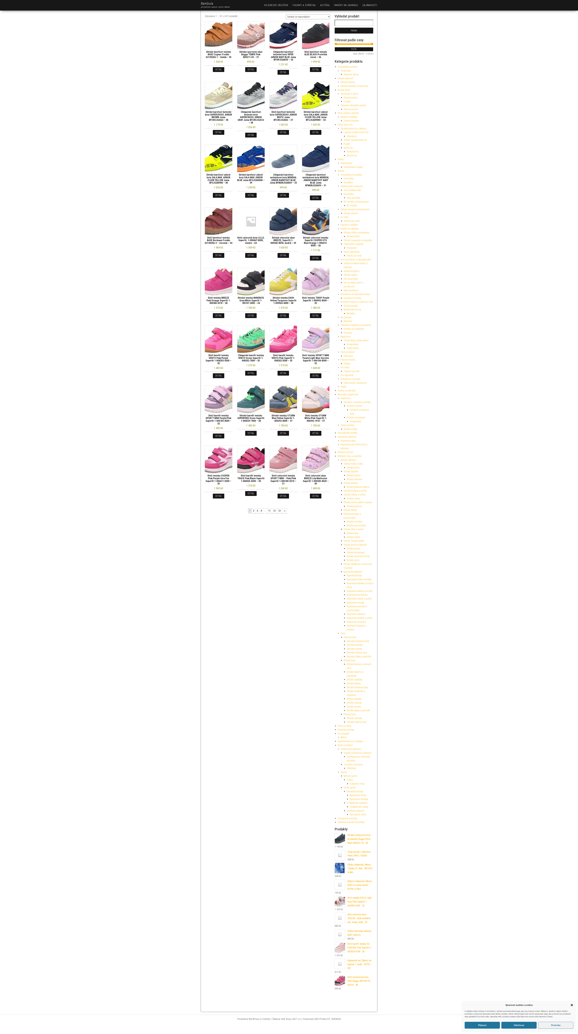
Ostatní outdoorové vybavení (357, 752)
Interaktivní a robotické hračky (355, 294)
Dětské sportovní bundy (358, 556)
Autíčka (325, 5)
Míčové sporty (350, 776)
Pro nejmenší (347, 375)
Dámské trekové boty (357, 652)
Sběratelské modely (353, 167)
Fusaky (347, 101)
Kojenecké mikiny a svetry (359, 598)
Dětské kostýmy (351, 271)
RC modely (352, 205)
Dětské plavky (350, 510)
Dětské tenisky (354, 706)
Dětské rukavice (354, 479)
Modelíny (351, 313)
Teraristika (346, 70)
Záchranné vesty (358, 814)
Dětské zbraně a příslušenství (355, 209)
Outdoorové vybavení (351, 749)
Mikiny (343, 737)
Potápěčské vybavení (357, 802)
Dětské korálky (351, 305)
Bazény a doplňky (349, 117)
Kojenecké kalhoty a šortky (360, 591)
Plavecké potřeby (346, 729)
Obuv (343, 633)
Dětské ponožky (354, 521)
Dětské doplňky (351, 471)
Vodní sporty (350, 787)
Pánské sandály (354, 718)
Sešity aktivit (353, 348)
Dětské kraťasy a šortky (355, 490)
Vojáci (343, 386)
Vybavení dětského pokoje (353, 105)
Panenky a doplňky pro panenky (356, 325)
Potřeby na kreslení (356, 417)
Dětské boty (349, 660)
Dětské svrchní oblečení (355, 544)
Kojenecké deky (348, 440)
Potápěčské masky (359, 806)
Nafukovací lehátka (359, 799)
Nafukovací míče (352, 221)
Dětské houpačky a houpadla (358, 240)
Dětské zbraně (351, 213)
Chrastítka (349, 178)
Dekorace (348, 356)
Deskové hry (353, 151)
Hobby (341, 159)
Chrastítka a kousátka (351, 174)
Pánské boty (350, 714)
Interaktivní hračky (352, 298)
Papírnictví (346, 336)
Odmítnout (519, 1025)
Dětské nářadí (350, 274)
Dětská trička (353, 467)
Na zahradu (346, 317)
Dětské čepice (353, 475)
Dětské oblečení (345, 78)
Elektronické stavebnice (355, 382)
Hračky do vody (354, 255)
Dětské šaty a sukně (354, 529)
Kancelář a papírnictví (348, 394)
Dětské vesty (353, 560)
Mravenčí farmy (351, 74)
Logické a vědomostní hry (356, 132)
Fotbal (350, 779)
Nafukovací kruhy (358, 795)
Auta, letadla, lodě (352, 190)
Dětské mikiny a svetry (355, 494)
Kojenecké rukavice (356, 614)
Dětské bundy (353, 548)
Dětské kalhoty (348, 82)
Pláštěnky (351, 768)
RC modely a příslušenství (356, 201)
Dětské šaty (352, 533)
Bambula (207, 3)
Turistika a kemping (353, 764)
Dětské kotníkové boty (357, 687)
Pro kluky (345, 367)
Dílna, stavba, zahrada (348, 113)
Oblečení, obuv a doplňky (349, 456)
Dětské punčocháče (356, 525)
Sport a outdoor (345, 745)
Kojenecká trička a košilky (359, 579)
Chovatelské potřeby (347, 66)
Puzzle (347, 143)
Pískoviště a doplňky (353, 244)
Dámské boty (350, 637)
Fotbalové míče (357, 783)
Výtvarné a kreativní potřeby (357, 402)
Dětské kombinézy (355, 552)
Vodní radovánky (352, 251)
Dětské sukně (353, 537)
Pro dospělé (343, 733)
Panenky (348, 332)
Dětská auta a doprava (352, 186)
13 (279, 510)
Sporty (344, 772)
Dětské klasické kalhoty (358, 487)
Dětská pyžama (354, 506)
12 (274, 510)
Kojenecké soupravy (356, 621)
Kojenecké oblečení (276, 5)
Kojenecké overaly (355, 602)
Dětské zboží (344, 90)
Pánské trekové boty (357, 722)
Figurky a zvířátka (304, 5)
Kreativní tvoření (354, 406)
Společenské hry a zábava (353, 128)
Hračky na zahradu (346, 5)
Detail (218, 69)
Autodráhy (349, 194)
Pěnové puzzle (351, 109)
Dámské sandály (355, 645)
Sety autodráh (353, 197)
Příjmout (482, 1025)
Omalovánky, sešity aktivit (356, 340)
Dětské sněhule (354, 702)
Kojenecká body (354, 575)
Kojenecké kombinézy (357, 594)
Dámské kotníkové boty (358, 641)
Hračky (341, 170)
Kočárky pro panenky (354, 328)
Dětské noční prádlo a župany (358, 502)
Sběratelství (346, 163)
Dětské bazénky (351, 120)
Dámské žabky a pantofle (359, 656)
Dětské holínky (354, 683)
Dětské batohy (351, 97)
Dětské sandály (354, 698)
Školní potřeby (347, 425)
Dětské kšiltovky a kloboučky (354, 86)
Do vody (344, 217)
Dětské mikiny (353, 498)
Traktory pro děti (352, 371)
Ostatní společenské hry (355, 140)
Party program (348, 352)
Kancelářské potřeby (347, 432)
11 (269, 510)
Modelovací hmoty (352, 309)
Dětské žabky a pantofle (358, 710)
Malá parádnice (351, 290)
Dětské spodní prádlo (354, 540)
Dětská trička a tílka (353, 463)
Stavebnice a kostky (350, 379)
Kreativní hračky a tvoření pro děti (357, 301)
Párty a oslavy (344, 726)
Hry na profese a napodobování (356, 259)
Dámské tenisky (354, 648)
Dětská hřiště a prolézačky (356, 232)
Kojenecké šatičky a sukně (359, 618)
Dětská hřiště (353, 236)
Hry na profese (351, 278)
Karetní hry (352, 155)
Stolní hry (348, 147)
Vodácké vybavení (355, 810)
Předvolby (555, 1025)
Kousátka (348, 182)
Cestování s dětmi (349, 93)
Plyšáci (347, 363)
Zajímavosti (369, 5)
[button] (571, 1005)
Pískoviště (352, 248)
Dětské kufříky (350, 429)
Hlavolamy (352, 136)
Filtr (353, 49)
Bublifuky (348, 321)
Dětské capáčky (354, 679)
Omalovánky (352, 344)
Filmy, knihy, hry (345, 124)
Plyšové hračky (348, 359)
